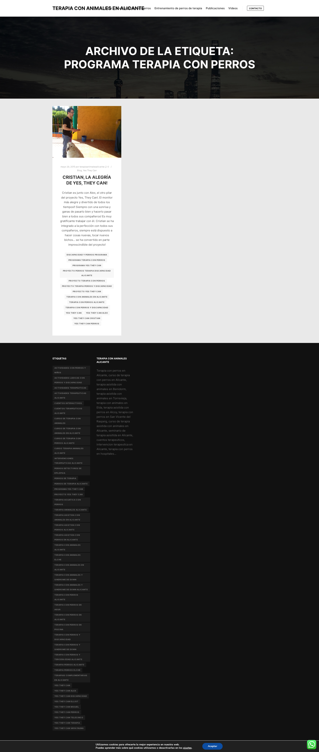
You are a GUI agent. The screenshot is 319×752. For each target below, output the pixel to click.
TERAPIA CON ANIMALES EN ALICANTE (70, 8)
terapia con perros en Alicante (68, 617)
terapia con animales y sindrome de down (68, 577)
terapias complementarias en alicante (70, 677)
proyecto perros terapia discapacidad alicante (87, 273)
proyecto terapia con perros (87, 281)
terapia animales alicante (70, 510)
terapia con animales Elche (67, 557)
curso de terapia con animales (67, 420)
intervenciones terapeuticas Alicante (68, 460)
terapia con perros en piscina (68, 627)
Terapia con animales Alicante (67, 547)
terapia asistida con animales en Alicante (67, 517)
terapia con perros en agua (68, 607)
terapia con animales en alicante (86, 297)
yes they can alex (97, 313)
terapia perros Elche (67, 670)
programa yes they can (87, 265)
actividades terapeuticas (70, 388)
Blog (79, 170)
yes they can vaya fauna (69, 728)
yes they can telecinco (68, 717)
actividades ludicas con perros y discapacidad (69, 380)
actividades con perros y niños (70, 370)
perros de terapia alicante (71, 484)
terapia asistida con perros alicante (67, 527)
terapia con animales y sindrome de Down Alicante (71, 587)
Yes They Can (90, 170)
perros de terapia (65, 478)
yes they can (74, 313)
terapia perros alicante (69, 665)
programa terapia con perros (86, 260)
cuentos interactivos (68, 403)
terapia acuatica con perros (67, 502)
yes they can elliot (66, 701)
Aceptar (212, 746)
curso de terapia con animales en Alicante (67, 430)
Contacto (255, 8)
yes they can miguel (66, 707)
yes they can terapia (67, 723)
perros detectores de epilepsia (68, 470)
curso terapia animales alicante (69, 450)
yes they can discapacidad (70, 696)
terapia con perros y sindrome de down (67, 647)
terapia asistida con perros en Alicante (67, 537)
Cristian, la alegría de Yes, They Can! (87, 180)
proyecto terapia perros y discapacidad (87, 286)
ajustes (187, 748)
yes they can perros (86, 323)
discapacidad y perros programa (87, 255)
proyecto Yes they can (87, 291)
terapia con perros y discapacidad (87, 307)
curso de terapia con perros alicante (67, 440)
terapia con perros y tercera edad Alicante (68, 657)
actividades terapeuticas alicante (70, 395)
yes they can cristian (86, 318)
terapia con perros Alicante (86, 302)
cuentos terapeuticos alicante (68, 410)
